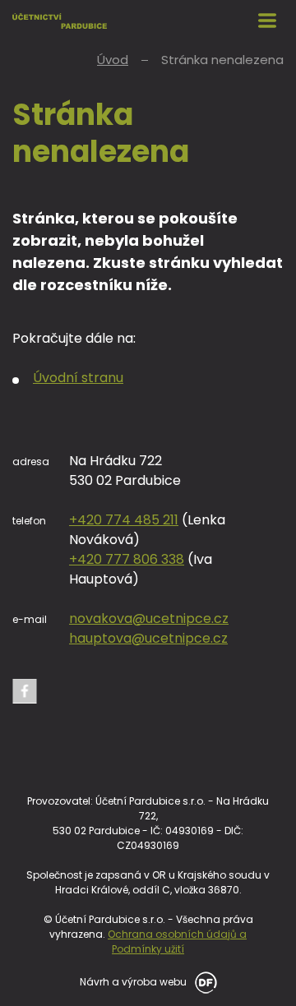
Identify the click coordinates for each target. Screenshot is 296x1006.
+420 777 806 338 (126, 559)
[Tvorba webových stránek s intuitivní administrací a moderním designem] (203, 981)
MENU (267, 20)
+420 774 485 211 (123, 519)
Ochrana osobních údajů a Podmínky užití (177, 941)
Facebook (24, 691)
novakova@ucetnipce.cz (149, 618)
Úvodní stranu (78, 377)
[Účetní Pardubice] (59, 20)
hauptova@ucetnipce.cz (148, 638)
